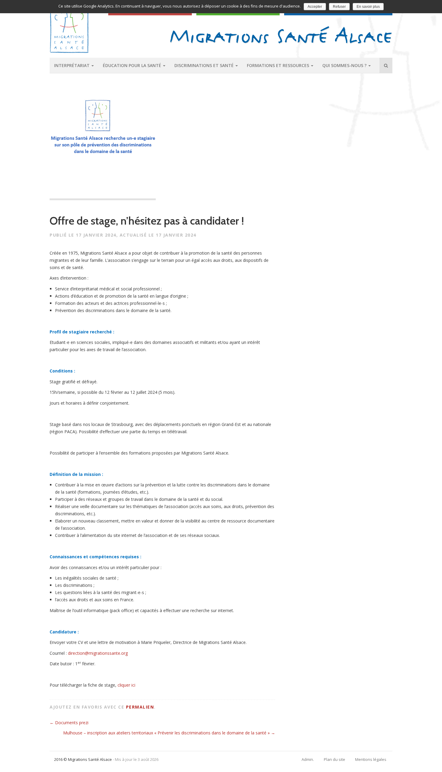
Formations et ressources (278, 65)
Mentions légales (370, 759)
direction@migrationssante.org (98, 653)
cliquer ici (126, 685)
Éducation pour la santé (132, 65)
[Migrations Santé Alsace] (281, 35)
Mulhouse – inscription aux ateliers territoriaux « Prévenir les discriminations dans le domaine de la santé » (169, 733)
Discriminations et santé (204, 65)
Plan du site (334, 759)
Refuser (339, 7)
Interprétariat (72, 65)
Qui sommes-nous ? (345, 65)
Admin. (308, 759)
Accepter (315, 7)
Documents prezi (69, 722)
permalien (140, 707)
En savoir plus (368, 7)
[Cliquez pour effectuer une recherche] (385, 65)
